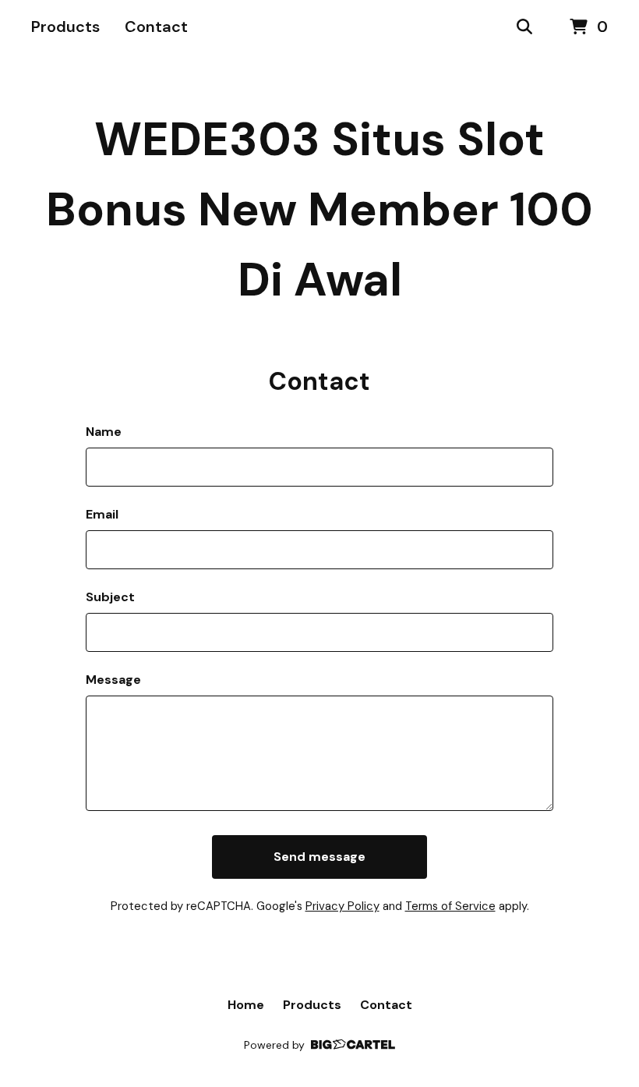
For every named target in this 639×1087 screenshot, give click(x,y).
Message (113, 679)
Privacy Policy (342, 906)
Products (65, 26)
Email (102, 514)
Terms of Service (450, 906)
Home (246, 1005)
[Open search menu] (524, 27)
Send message (319, 856)
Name (104, 431)
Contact (156, 26)
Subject (110, 597)
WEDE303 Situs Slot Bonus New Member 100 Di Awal (319, 209)
